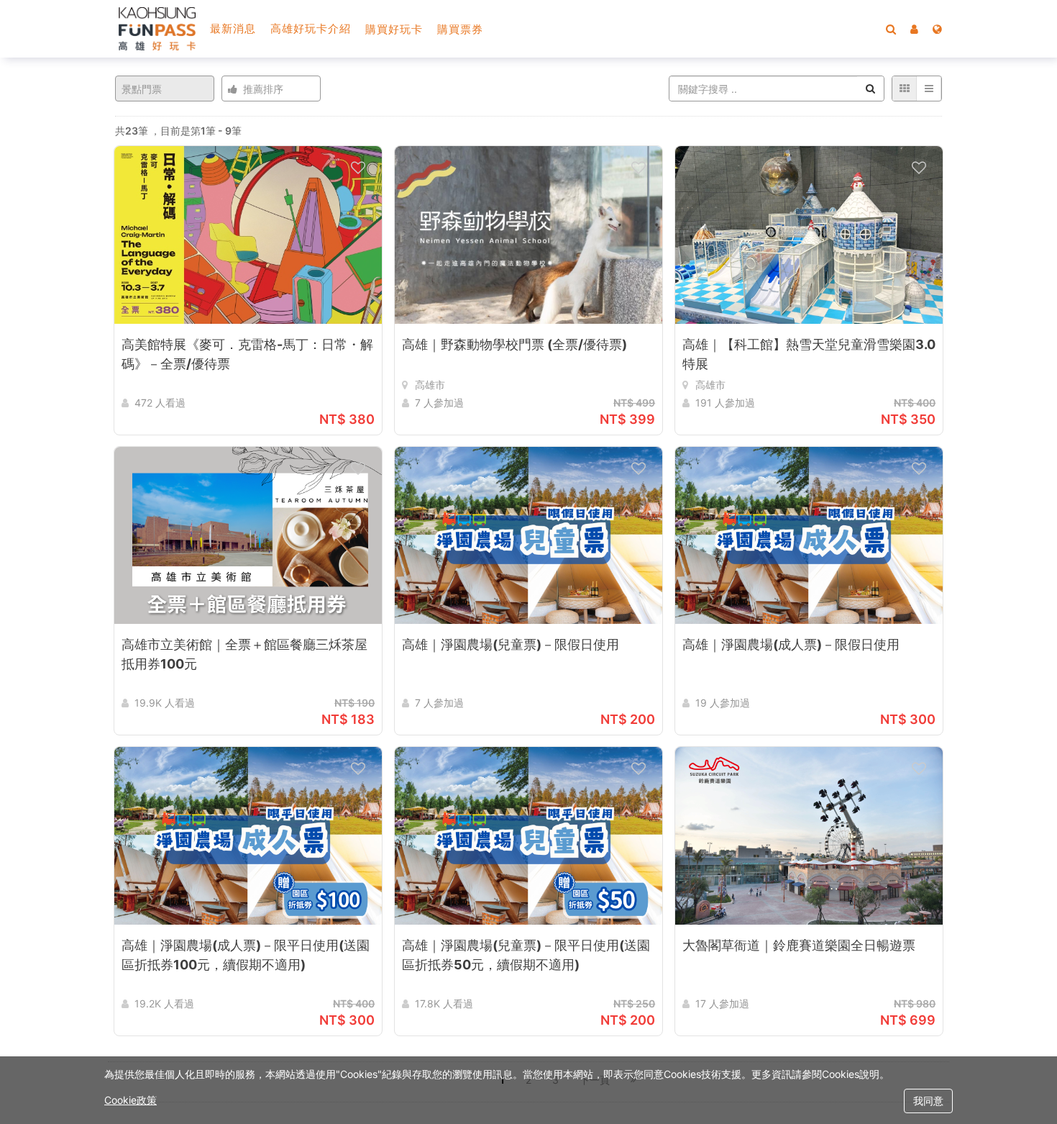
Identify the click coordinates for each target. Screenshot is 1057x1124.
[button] (914, 29)
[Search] (891, 29)
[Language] (937, 29)
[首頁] (157, 29)
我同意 (928, 1100)
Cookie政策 (130, 1100)
